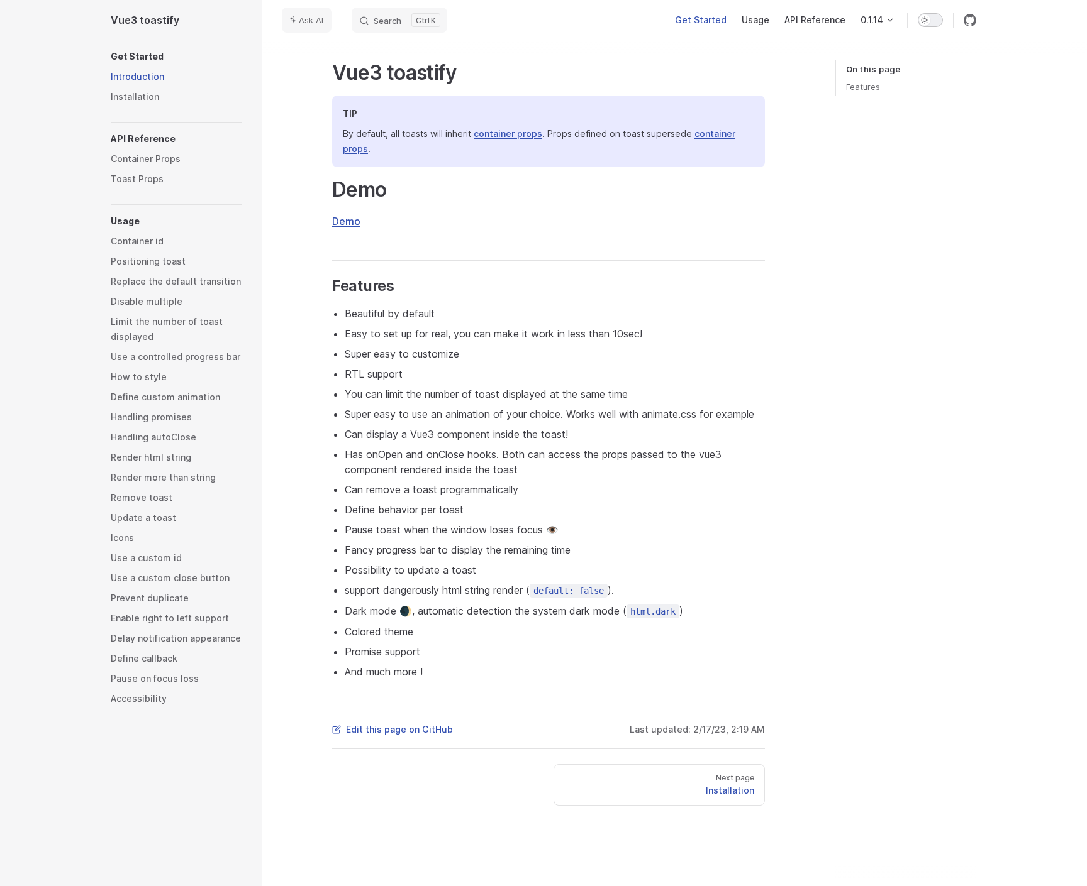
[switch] (930, 20)
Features (863, 87)
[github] (970, 20)
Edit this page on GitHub (399, 729)
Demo (346, 221)
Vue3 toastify (145, 20)
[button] (176, 56)
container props (508, 133)
